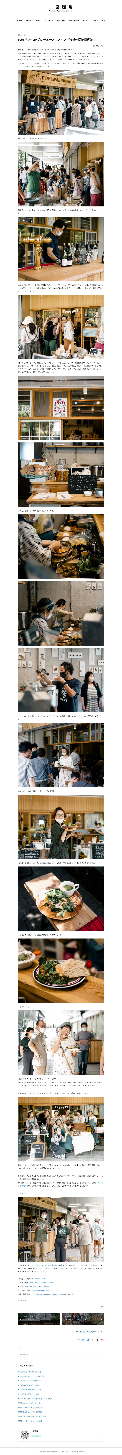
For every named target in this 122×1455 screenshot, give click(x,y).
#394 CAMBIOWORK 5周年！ (29, 1385)
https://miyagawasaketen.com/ (37, 1290)
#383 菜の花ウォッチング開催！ (30, 1412)
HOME (19, 20)
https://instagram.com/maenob (41, 1282)
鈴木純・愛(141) (22, 1300)
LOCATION (49, 20)
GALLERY (61, 20)
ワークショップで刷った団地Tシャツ (45, 1265)
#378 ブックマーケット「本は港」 (31, 1421)
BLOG (85, 20)
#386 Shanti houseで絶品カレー (30, 1407)
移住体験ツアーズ (98, 20)
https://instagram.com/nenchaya (37, 1286)
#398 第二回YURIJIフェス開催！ (30, 1372)
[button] (19, 20)
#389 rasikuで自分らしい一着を (30, 1403)
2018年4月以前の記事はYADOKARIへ (90, 1331)
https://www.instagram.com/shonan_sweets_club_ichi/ (53, 1294)
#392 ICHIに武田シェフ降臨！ (29, 1394)
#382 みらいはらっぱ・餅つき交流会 (32, 1416)
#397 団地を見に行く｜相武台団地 (31, 1376)
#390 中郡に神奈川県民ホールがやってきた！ (35, 1398)
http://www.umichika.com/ (36, 1278)
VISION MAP (74, 20)
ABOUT (29, 20)
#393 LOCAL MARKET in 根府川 (30, 1389)
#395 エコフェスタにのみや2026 (30, 1380)
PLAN (38, 20)
